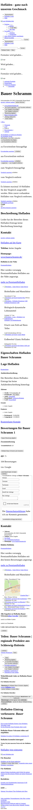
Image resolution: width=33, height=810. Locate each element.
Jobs (21, 798)
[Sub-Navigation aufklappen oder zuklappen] (12, 31)
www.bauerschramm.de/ (11, 105)
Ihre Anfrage (6, 495)
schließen (17, 151)
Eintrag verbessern (10, 116)
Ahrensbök (12, 396)
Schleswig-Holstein (18, 398)
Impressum (20, 782)
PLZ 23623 (16, 394)
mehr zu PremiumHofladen (13, 282)
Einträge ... (7, 24)
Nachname (5, 485)
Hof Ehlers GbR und (23, 345)
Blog (26, 791)
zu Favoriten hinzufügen (11, 661)
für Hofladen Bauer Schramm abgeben (14, 685)
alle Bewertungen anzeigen (8, 207)
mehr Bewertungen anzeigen (8, 472)
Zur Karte (7, 538)
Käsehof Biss (21, 298)
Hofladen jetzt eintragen (11, 750)
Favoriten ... (8, 31)
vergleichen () (21, 736)
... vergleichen (12, 34)
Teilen (6, 657)
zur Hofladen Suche (6, 136)
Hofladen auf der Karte (11, 242)
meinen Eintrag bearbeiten (8, 772)
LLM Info (4, 800)
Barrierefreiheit (9, 14)
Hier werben (26, 798)
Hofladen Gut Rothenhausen (12, 320)
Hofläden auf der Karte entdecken (10, 761)
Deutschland (12, 400)
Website (4, 478)
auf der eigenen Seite (14, 700)
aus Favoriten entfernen (11, 663)
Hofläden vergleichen (11, 671)
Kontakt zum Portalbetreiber (9, 782)
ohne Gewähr (13, 616)
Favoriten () (7, 736)
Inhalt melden (8, 118)
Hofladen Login (9, 16)
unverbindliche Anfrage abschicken (12, 519)
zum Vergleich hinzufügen (12, 109)
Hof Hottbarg (21, 608)
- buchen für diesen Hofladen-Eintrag (16, 702)
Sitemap (3, 791)
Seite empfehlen (5, 798)
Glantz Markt (21, 334)
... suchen (11, 26)
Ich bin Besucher (13, 727)
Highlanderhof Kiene (23, 605)
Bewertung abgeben (10, 113)
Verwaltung (9, 791)
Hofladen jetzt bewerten (12, 451)
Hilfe (5, 18)
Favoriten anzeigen (10, 665)
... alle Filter (11, 29)
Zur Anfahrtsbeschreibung (12, 539)
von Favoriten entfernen (24, 107)
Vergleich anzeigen (6, 172)
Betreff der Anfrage (7, 492)
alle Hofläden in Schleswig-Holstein (11, 135)
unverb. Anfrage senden (8, 102)
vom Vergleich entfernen (11, 111)
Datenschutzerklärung (15, 511)
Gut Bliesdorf (21, 602)
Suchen (26, 39)
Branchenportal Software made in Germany (13, 804)
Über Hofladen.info (19, 791)
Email (4, 488)
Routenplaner (5, 369)
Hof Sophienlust (22, 598)
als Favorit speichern (10, 107)
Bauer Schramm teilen (10, 115)
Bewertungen (8, 130)
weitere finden (8, 687)
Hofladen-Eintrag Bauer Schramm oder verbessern (16, 697)
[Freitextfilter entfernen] (19, 48)
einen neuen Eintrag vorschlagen (13, 36)
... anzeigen (11, 33)
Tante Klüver (24, 286)
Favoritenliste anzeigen (7, 151)
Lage (5, 126)
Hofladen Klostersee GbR (11, 302)
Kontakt (16, 422)
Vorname (4, 481)
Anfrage (6, 131)
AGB (25, 782)
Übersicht (7, 125)
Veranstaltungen (15, 798)
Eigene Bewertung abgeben (8, 438)
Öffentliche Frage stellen (11, 672)
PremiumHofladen (6, 265)
